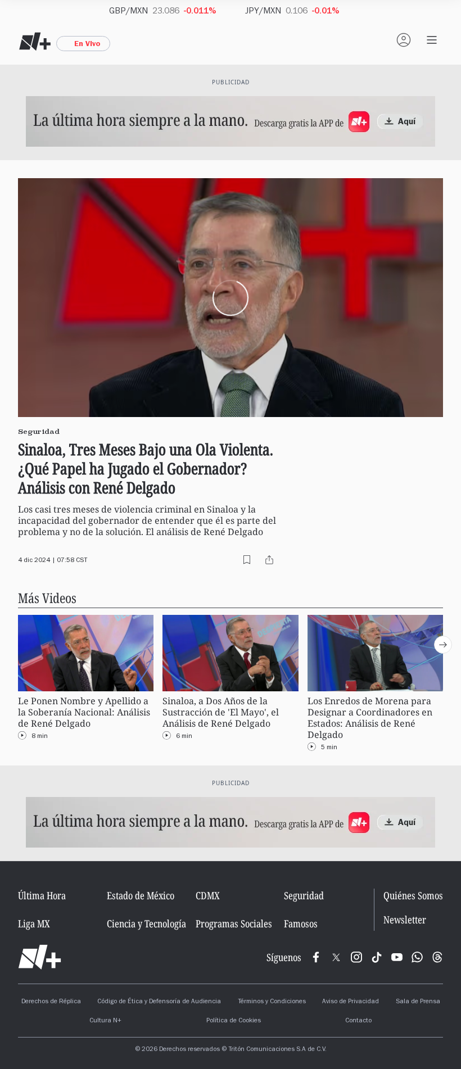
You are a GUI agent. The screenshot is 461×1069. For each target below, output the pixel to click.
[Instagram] (356, 957)
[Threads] (437, 957)
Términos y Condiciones (272, 1002)
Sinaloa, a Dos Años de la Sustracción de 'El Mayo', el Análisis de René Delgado (220, 712)
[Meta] (316, 957)
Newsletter (404, 919)
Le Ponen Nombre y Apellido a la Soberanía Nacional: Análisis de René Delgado (84, 712)
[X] (336, 957)
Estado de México (140, 895)
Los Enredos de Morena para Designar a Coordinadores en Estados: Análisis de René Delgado (370, 718)
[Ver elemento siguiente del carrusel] (443, 645)
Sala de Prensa (418, 1002)
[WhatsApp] (417, 957)
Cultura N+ (105, 1021)
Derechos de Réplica (51, 1002)
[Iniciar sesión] (404, 40)
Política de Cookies (233, 1021)
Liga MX (34, 923)
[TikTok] (376, 957)
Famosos (301, 923)
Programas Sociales (234, 923)
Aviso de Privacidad (350, 1002)
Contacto (358, 1021)
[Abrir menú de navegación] (432, 40)
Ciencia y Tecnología (146, 923)
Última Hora (42, 895)
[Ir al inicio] (39, 957)
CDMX (208, 895)
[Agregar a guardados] (247, 560)
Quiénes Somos (413, 895)
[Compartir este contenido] (269, 560)
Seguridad (304, 895)
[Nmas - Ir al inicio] (35, 41)
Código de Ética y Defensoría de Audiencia (159, 1002)
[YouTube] (397, 957)
